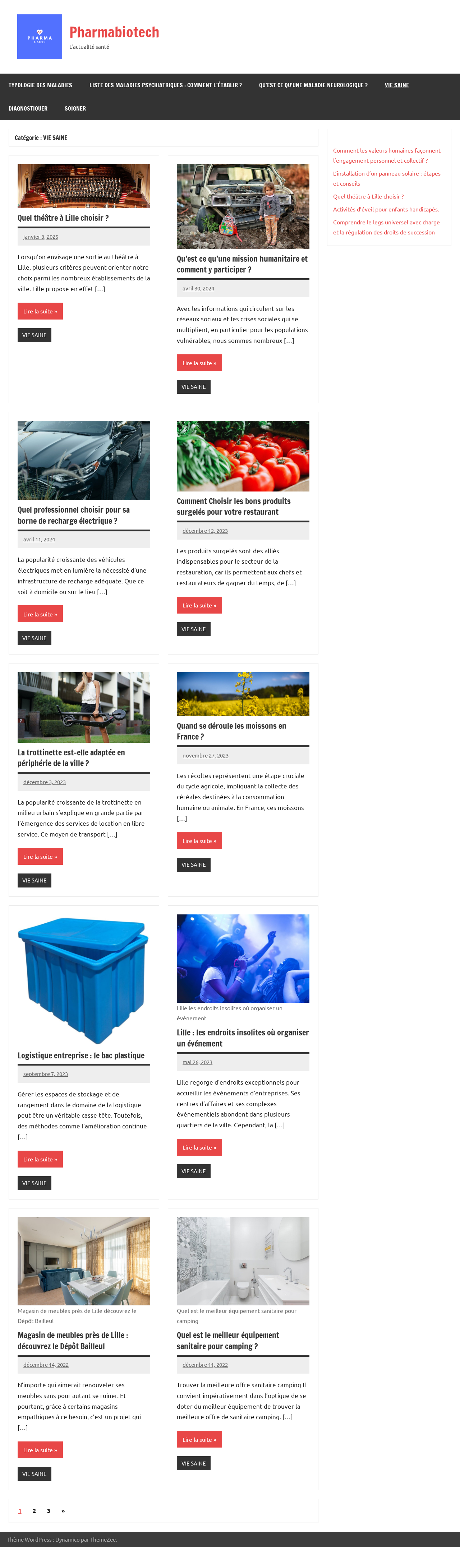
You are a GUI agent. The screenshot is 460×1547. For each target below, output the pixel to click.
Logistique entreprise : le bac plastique (81, 1055)
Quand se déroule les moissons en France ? (231, 731)
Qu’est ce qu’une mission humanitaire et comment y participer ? (242, 264)
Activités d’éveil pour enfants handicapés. (386, 209)
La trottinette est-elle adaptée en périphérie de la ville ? (71, 758)
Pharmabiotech (114, 32)
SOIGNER (75, 108)
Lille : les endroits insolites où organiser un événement (243, 1038)
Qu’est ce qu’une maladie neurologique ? (313, 85)
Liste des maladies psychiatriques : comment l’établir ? (165, 85)
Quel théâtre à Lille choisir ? (63, 217)
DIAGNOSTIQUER (28, 108)
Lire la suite (38, 310)
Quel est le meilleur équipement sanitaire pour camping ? (228, 1340)
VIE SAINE (397, 85)
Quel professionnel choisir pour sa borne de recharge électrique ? (74, 515)
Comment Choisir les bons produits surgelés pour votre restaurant (234, 506)
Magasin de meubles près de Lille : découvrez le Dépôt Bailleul (73, 1340)
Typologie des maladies (40, 85)
